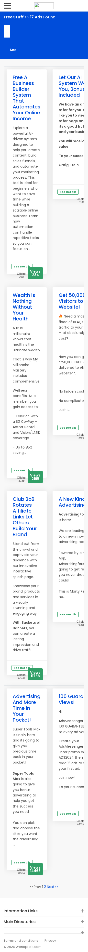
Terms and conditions (21, 940)
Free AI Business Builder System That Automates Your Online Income (26, 98)
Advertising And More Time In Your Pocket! (27, 708)
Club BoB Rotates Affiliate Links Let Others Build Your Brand (25, 517)
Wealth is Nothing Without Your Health (24, 307)
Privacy (50, 940)
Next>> (52, 886)
